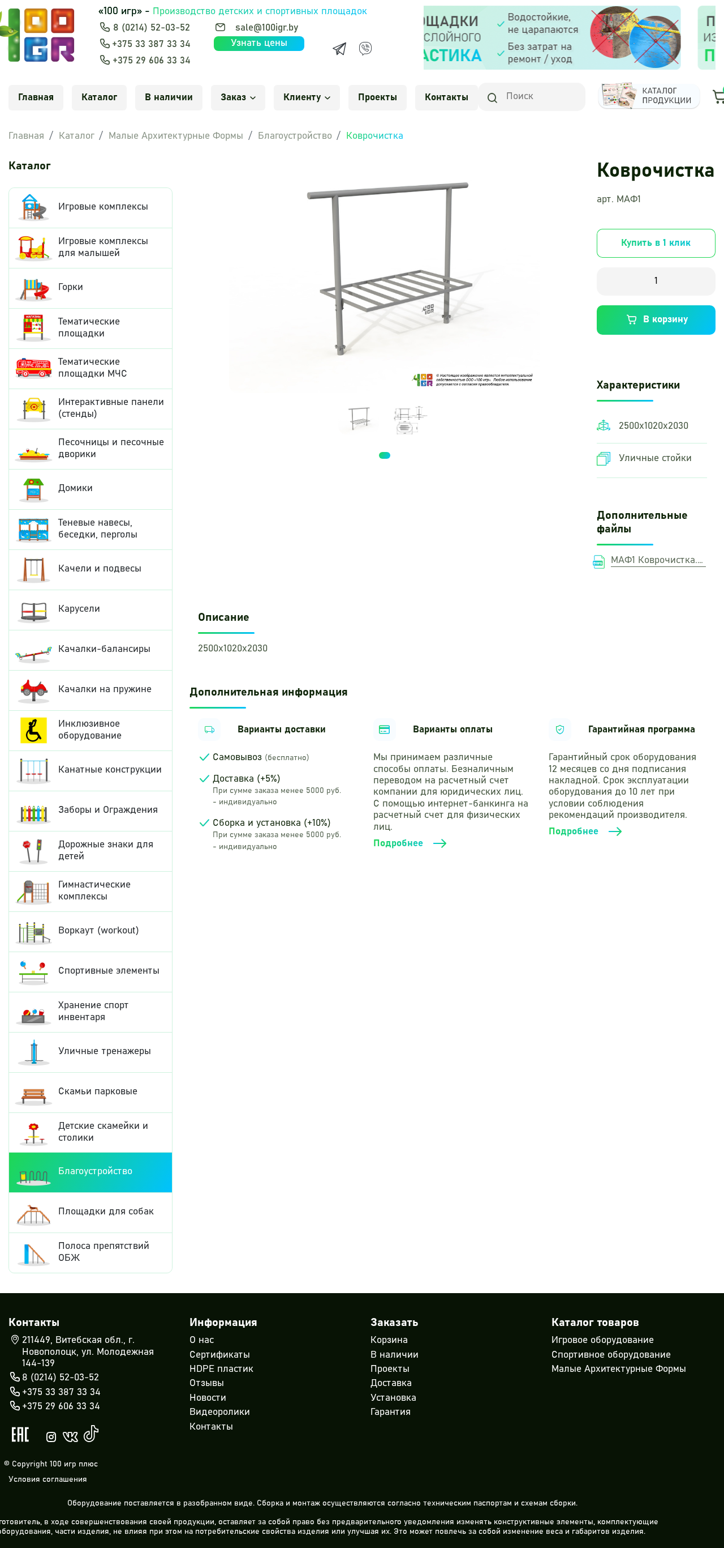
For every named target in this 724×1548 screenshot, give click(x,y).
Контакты (446, 98)
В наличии (169, 98)
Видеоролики (219, 1412)
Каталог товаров (595, 1322)
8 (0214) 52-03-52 (151, 28)
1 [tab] (384, 455)
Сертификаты (219, 1355)
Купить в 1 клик (656, 243)
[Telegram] (339, 49)
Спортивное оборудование (611, 1355)
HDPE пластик (221, 1369)
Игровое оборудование (602, 1340)
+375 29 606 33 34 (152, 61)
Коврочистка (374, 136)
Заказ (233, 98)
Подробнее (398, 843)
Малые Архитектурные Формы (176, 136)
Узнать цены (259, 43)
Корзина (389, 1340)
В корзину (665, 320)
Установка (393, 1398)
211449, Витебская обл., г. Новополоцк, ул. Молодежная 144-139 (88, 1352)
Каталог (99, 98)
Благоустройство (295, 136)
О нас (201, 1340)
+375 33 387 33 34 (151, 44)
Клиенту (302, 98)
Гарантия (390, 1412)
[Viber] (365, 49)
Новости (207, 1398)
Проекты (377, 98)
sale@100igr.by (266, 28)
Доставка (391, 1383)
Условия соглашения (47, 1479)
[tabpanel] (358, 419)
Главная (36, 98)
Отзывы (206, 1383)
